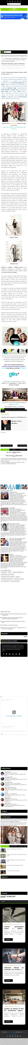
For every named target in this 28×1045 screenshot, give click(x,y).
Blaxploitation (8, 798)
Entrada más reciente (6, 445)
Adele (17, 576)
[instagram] (20, 1)
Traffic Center (8, 803)
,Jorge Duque (19, 67)
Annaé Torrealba (18, 572)
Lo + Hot (5, 846)
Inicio (3, 650)
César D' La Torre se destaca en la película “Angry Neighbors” (17, 539)
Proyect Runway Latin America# (17, 410)
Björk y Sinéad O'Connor (10, 787)
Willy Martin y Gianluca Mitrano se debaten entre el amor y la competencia (14, 628)
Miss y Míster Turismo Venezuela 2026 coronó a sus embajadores (14, 614)
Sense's (11, 554)
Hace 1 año (23, 846)
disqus (13, 449)
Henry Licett (8, 772)
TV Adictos (23, 59)
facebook (22, 449)
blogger (5, 449)
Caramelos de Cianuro (7, 576)
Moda (3, 59)
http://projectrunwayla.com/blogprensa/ (14, 361)
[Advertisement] (14, 34)
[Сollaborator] (14, 16)
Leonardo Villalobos (7, 574)
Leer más (8, 939)
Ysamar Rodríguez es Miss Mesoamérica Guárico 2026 (13, 622)
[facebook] (7, 1)
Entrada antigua (22, 445)
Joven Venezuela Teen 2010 (14, 849)
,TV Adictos (17, 68)
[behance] (18, 1)
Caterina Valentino (6, 578)
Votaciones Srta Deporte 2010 (15, 865)
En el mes (14, 846)
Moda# (7, 410)
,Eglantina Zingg (12, 67)
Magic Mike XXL (13, 492)
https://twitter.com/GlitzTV (13, 368)
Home (2, 58)
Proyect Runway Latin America (12, 59)
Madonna (4, 572)
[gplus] (9, 654)
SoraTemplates (10, 1032)
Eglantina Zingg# (17, 408)
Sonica (6, 792)
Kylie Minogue (5, 581)
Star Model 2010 (8, 777)
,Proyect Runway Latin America (8, 68)
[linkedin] (13, 654)
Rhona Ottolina (8, 782)
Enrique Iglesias (18, 578)
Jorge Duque (24, 58)
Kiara (9, 572)
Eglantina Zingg (16, 58)
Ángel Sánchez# (8, 408)
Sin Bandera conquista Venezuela (10, 625)
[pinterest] (12, 1)
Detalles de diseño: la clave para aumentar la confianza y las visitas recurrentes (12, 618)
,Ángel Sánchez (5, 67)
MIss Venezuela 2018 (14, 523)
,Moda (23, 67)
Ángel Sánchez (8, 58)
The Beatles (12, 508)
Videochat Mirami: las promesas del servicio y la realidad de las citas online (14, 969)
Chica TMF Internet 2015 (13, 870)
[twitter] (10, 1)
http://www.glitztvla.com (17, 364)
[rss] (15, 1)
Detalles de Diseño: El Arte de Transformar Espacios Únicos (14, 1010)
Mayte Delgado (15, 581)
